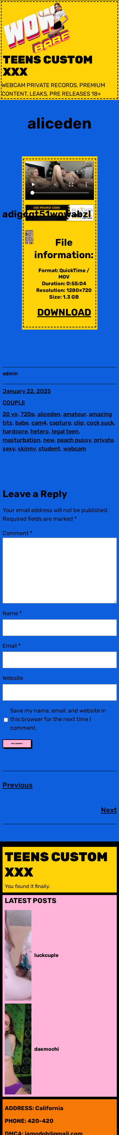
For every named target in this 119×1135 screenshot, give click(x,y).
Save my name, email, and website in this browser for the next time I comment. (58, 719)
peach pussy (74, 440)
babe (22, 422)
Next (109, 810)
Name (12, 613)
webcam (74, 448)
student (49, 448)
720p (28, 414)
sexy (9, 448)
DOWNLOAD (64, 312)
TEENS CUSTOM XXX (48, 66)
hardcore (15, 431)
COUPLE (14, 402)
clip (79, 422)
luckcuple (46, 955)
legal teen (65, 431)
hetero (39, 431)
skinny (27, 448)
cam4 (39, 422)
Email (12, 645)
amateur (74, 414)
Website (13, 678)
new (48, 440)
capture (60, 422)
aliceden (48, 414)
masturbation (21, 440)
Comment (17, 533)
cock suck (100, 422)
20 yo (10, 414)
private (104, 440)
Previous (18, 785)
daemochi (46, 1049)
